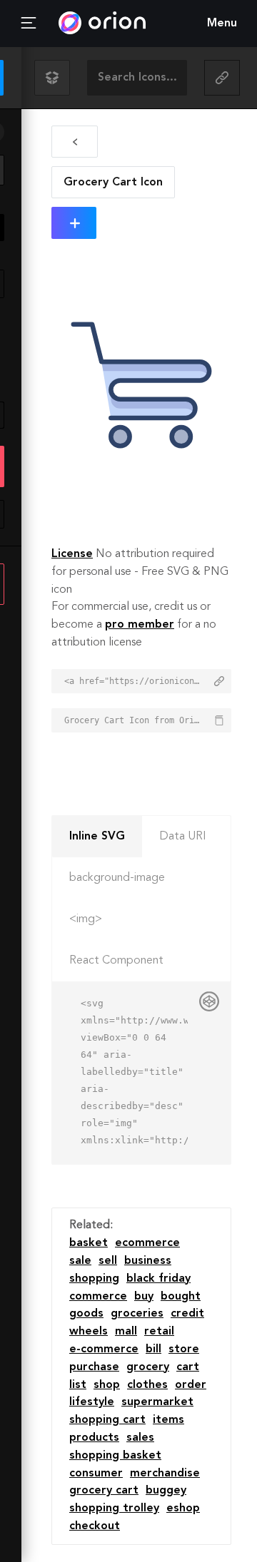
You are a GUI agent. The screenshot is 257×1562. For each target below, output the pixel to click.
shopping (94, 1279)
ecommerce (147, 1243)
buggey (166, 1490)
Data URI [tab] (182, 836)
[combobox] (137, 77)
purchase (94, 1367)
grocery (147, 1367)
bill (153, 1349)
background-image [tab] (117, 878)
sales (140, 1438)
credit (187, 1313)
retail (159, 1331)
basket (88, 1243)
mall (126, 1331)
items (168, 1420)
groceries (137, 1313)
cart (187, 1367)
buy (143, 1296)
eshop (183, 1508)
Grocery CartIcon (113, 182)
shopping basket (115, 1455)
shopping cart (107, 1420)
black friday (158, 1279)
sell (108, 1261)
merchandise (165, 1473)
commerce (98, 1296)
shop (107, 1385)
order (190, 1385)
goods (86, 1313)
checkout (94, 1526)
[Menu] (28, 23)
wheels (88, 1331)
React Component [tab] (116, 960)
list (77, 1385)
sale (80, 1261)
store (183, 1349)
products (94, 1438)
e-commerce (103, 1349)
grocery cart (103, 1490)
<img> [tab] (85, 919)
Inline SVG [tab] (97, 836)
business (147, 1261)
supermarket (157, 1402)
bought (181, 1296)
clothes (147, 1385)
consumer (96, 1473)
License (72, 554)
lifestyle (91, 1402)
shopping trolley (114, 1508)
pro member (139, 625)
